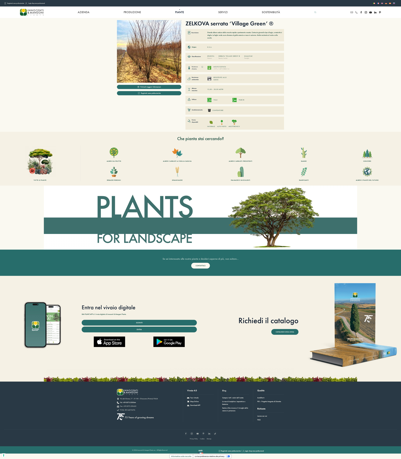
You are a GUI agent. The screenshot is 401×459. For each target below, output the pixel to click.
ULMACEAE (248, 56)
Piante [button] (179, 12)
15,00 (209, 89)
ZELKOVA (210, 56)
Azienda (83, 12)
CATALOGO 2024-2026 (285, 332)
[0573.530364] (356, 12)
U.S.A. (209, 47)
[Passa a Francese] (378, 3)
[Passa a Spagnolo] (390, 3)
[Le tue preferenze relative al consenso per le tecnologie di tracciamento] (4, 455)
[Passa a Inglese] (382, 3)
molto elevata (219, 67)
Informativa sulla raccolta (181, 456)
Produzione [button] (132, 12)
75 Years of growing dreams (139, 417)
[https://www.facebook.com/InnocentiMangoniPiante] (361, 12)
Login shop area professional (36, 3)
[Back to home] (31, 12)
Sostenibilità (271, 12)
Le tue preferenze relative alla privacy (209, 456)
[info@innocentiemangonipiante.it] (351, 12)
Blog (224, 390)
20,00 (216, 89)
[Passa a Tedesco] (386, 3)
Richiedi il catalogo (268, 320)
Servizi (223, 12)
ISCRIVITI (139, 322)
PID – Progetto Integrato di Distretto (269, 401)
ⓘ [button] (202, 67)
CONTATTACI (201, 265)
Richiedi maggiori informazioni (150, 87)
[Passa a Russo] (394, 3)
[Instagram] (366, 12)
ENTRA (139, 329)
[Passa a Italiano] (374, 3)
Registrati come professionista (15, 3)
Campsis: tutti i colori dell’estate (233, 398)
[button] (315, 12)
